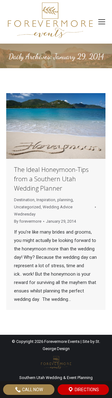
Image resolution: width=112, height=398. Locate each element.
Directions (86, 389)
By (27, 221)
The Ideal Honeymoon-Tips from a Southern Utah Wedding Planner (51, 178)
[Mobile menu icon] (102, 22)
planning (65, 199)
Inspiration (45, 199)
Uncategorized (27, 207)
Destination (24, 199)
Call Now (32, 389)
